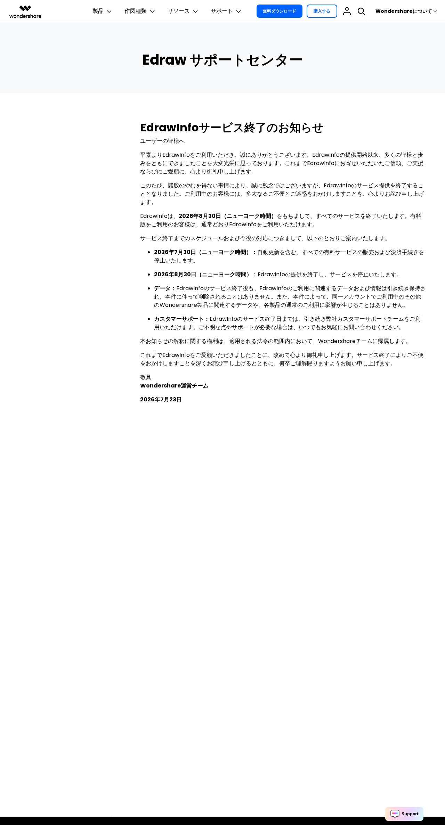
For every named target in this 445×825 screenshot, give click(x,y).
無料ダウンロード (279, 11)
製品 (98, 11)
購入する (322, 11)
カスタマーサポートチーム (370, 319)
